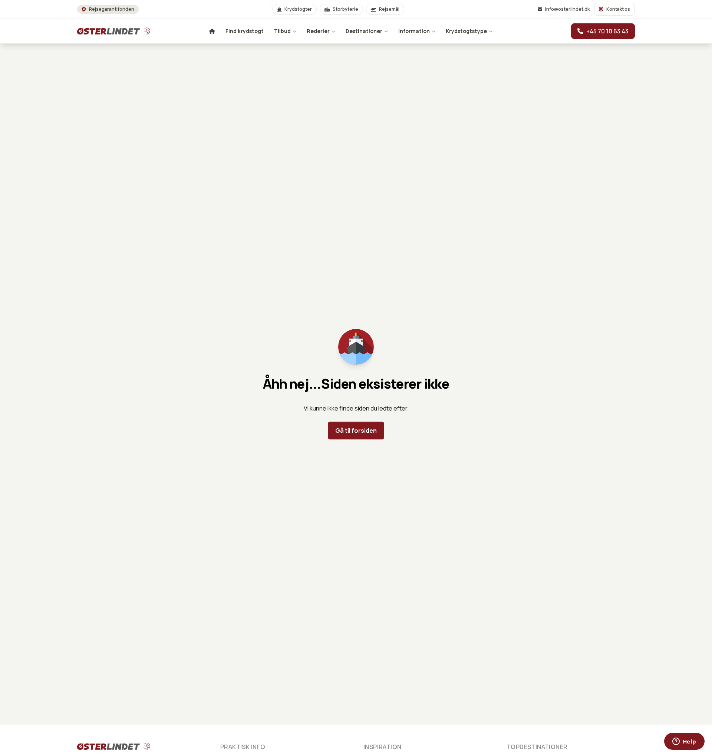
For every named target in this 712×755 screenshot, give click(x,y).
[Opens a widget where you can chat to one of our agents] (684, 742)
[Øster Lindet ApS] (104, 746)
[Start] (104, 31)
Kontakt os (618, 9)
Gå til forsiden (356, 430)
